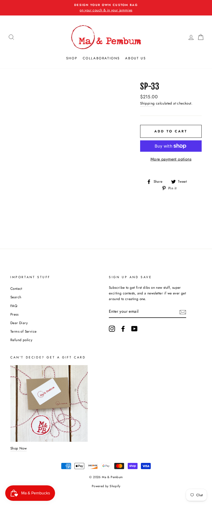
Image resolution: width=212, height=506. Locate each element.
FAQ (13, 305)
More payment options (170, 159)
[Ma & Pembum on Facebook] (123, 329)
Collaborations (101, 58)
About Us (135, 58)
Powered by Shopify (106, 486)
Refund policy (21, 339)
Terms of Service (23, 331)
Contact (16, 288)
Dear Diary (19, 322)
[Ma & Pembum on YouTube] (134, 329)
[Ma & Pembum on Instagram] (112, 329)
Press (14, 314)
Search (15, 297)
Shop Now (18, 448)
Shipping (147, 103)
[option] (106, 8)
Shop (71, 58)
